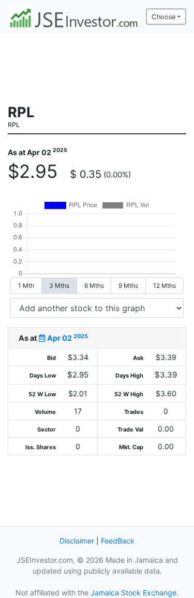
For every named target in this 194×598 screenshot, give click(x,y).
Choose (163, 16)
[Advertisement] (97, 67)
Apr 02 (67, 337)
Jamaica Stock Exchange (133, 592)
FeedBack (118, 540)
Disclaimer (76, 540)
